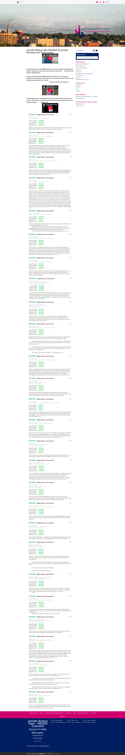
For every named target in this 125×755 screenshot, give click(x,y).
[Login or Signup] (103, 2)
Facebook (78, 87)
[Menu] (107, 2)
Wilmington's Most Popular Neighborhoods (84, 73)
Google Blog (78, 85)
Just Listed (78, 69)
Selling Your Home (79, 75)
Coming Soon (78, 77)
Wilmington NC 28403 (37, 738)
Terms (54, 753)
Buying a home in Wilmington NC (82, 64)
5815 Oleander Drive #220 (37, 735)
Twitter (77, 89)
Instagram (78, 91)
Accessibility (48, 753)
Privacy (58, 753)
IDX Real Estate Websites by (32, 753)
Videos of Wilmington (80, 66)
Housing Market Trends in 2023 (82, 79)
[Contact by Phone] (100, 2)
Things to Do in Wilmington (81, 67)
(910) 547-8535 (37, 741)
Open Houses (79, 71)
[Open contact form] (97, 2)
